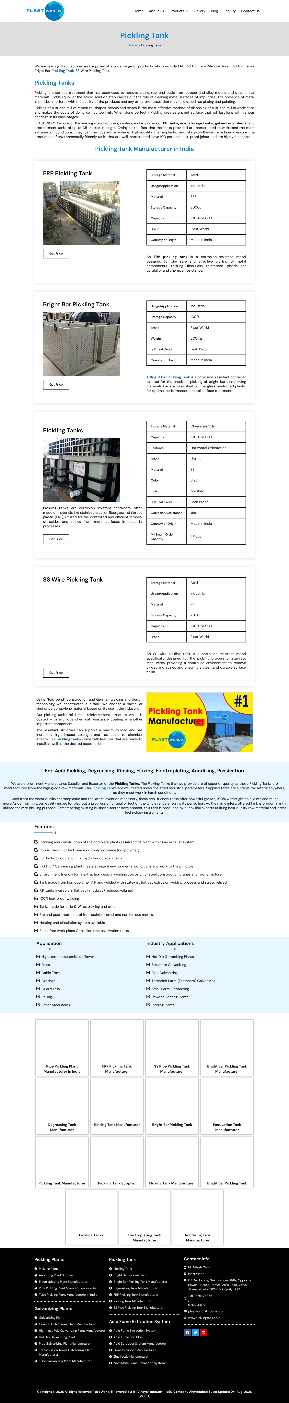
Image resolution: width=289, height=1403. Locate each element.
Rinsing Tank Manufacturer (117, 1124)
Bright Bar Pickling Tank (172, 1124)
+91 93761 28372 (200, 1296)
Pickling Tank (63, 70)
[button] (186, 11)
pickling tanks (69, 739)
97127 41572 (197, 1305)
